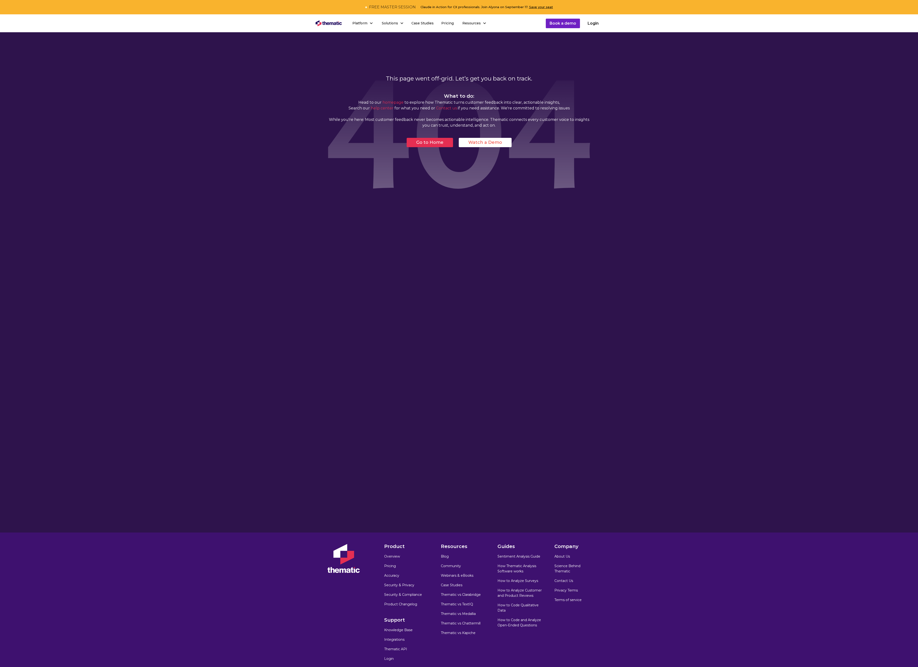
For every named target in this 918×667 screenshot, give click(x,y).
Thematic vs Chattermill (461, 623)
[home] (329, 23)
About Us (562, 556)
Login (593, 23)
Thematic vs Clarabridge (461, 594)
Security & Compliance (403, 594)
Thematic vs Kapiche (458, 633)
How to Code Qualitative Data (518, 608)
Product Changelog (400, 604)
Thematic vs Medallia (458, 614)
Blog (445, 556)
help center (382, 108)
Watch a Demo (485, 142)
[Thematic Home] (344, 558)
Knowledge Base (398, 630)
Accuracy (391, 575)
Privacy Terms (566, 590)
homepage (393, 102)
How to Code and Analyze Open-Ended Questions (519, 622)
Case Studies (422, 23)
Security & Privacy (399, 585)
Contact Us (563, 581)
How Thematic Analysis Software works (516, 568)
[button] (362, 23)
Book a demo (563, 23)
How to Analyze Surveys (517, 581)
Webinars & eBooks (457, 575)
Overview (392, 556)
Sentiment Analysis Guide (518, 556)
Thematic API (395, 649)
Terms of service (568, 600)
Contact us (446, 108)
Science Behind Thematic (567, 568)
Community (451, 566)
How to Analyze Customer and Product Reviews (519, 593)
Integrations (394, 639)
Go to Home (429, 142)
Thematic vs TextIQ (457, 604)
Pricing (447, 23)
